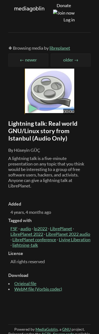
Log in (69, 20)
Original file (25, 283)
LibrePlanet (61, 228)
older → (70, 60)
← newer (28, 60)
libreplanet (60, 48)
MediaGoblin (46, 329)
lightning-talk (25, 245)
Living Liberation (74, 239)
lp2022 (40, 228)
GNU (66, 329)
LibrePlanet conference (34, 239)
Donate (64, 5)
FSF (14, 228)
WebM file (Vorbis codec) (38, 289)
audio (25, 228)
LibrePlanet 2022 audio (68, 234)
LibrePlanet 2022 (26, 234)
